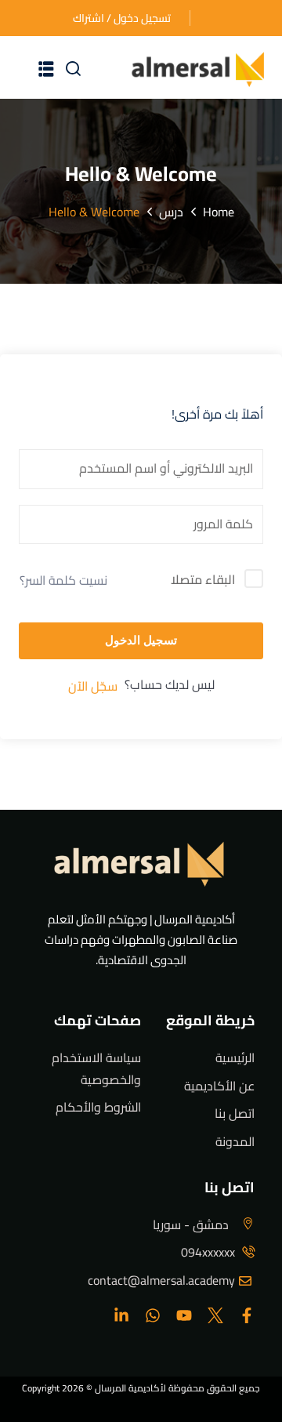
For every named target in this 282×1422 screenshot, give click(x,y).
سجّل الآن (93, 686)
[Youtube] (184, 1315)
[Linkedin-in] (121, 1315)
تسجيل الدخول (141, 640)
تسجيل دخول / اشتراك (122, 18)
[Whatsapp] (153, 1315)
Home (218, 211)
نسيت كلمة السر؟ (63, 580)
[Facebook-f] (247, 1315)
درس (171, 211)
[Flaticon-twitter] (215, 1315)
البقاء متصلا (203, 580)
